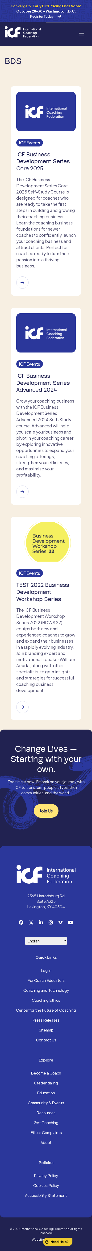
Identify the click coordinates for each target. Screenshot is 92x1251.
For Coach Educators (46, 981)
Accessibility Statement (46, 1196)
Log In (46, 971)
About (46, 1143)
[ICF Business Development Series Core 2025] (22, 282)
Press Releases (46, 1020)
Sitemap (46, 1030)
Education (46, 1093)
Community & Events (46, 1103)
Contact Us (46, 1040)
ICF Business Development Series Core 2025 (43, 161)
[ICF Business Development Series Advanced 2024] (22, 492)
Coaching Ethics (46, 1000)
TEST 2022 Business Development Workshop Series (42, 592)
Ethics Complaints (46, 1133)
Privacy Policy (46, 1176)
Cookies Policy (46, 1186)
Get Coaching (46, 1123)
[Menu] (81, 33)
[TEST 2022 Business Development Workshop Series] (22, 707)
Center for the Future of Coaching (46, 1010)
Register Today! (42, 16)
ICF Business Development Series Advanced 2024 (43, 383)
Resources (46, 1113)
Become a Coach (46, 1073)
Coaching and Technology (46, 991)
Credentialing (46, 1083)
